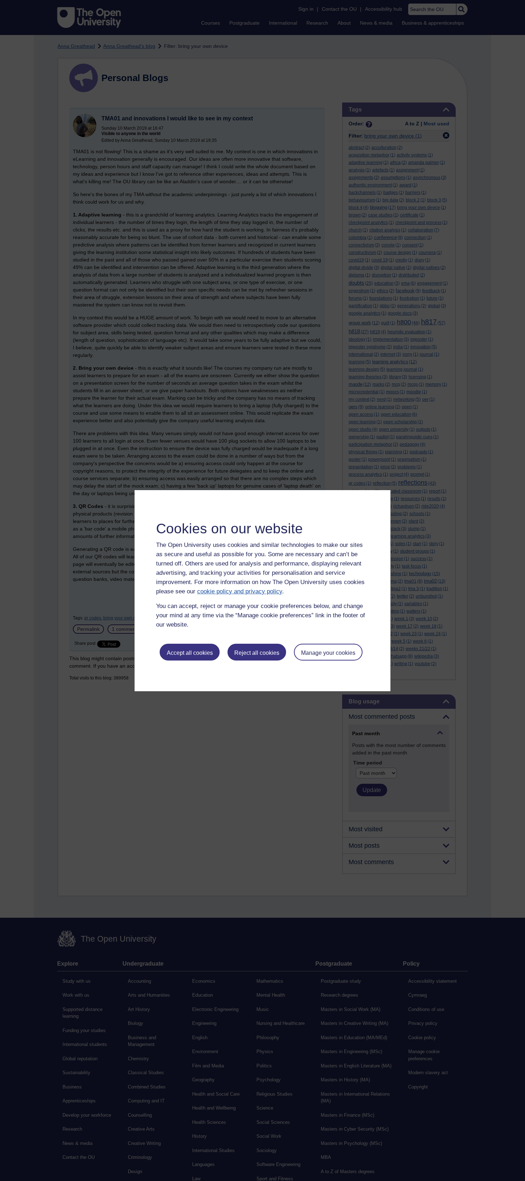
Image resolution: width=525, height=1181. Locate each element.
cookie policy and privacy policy (239, 591)
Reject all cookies (256, 653)
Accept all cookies (190, 653)
